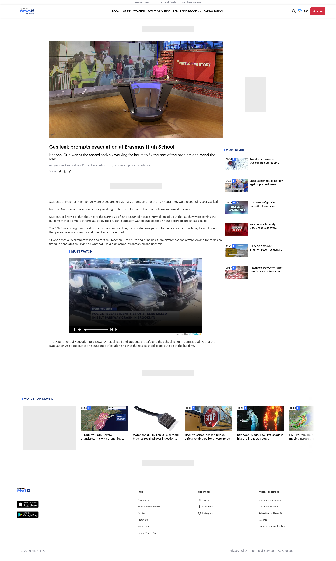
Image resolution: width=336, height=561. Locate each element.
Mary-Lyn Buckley (59, 165)
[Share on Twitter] (65, 171)
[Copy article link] (69, 171)
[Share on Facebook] (60, 171)
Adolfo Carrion (86, 165)
